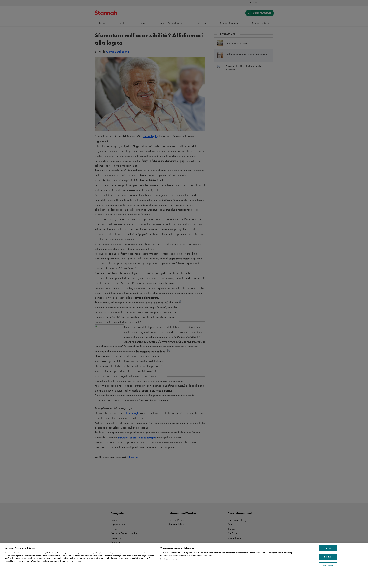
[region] (184, 557)
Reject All (327, 557)
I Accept (328, 548)
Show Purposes (328, 565)
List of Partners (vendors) (169, 559)
